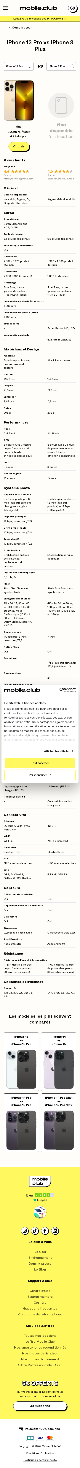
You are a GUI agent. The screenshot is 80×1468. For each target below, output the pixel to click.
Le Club (40, 1252)
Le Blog (40, 1269)
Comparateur (22, 27)
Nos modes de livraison (40, 1353)
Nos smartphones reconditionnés (40, 1347)
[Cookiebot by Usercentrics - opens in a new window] (59, 690)
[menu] (6, 8)
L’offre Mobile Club (40, 1341)
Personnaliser (38, 775)
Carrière (40, 1302)
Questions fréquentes (40, 1308)
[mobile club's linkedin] (55, 1231)
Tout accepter (40, 762)
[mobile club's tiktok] (35, 1231)
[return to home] (38, 8)
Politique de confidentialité (40, 1460)
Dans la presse (40, 1263)
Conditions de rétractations (40, 1314)
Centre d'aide (40, 1291)
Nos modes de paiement (40, 1359)
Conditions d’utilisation (40, 1453)
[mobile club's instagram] (25, 1231)
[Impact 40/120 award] (40, 1212)
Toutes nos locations (40, 1336)
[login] (72, 8)
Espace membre (40, 1296)
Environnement (40, 1257)
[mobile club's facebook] (45, 1231)
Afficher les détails (56, 751)
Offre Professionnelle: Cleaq (40, 1365)
